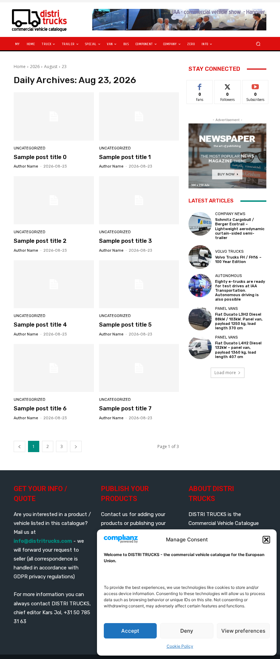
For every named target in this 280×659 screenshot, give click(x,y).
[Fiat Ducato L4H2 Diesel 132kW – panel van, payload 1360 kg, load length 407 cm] (200, 347)
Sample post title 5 (125, 324)
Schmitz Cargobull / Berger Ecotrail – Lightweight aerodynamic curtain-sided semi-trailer (239, 229)
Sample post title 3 (125, 240)
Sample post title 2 (40, 240)
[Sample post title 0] (54, 116)
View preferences (243, 631)
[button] (266, 539)
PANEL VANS (226, 309)
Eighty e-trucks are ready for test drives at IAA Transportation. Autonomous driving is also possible (240, 290)
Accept (130, 631)
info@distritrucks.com (43, 541)
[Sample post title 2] (54, 200)
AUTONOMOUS (228, 276)
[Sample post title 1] (139, 116)
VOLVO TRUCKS (229, 251)
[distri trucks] (49, 20)
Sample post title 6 (40, 408)
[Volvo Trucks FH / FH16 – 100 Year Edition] (200, 256)
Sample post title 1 (125, 157)
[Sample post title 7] (139, 368)
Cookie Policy (180, 646)
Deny (186, 631)
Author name (26, 166)
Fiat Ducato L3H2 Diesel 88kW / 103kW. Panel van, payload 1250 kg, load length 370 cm (239, 321)
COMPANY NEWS (230, 214)
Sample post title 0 (40, 157)
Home (20, 66)
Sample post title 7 (125, 408)
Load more (225, 372)
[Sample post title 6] (54, 368)
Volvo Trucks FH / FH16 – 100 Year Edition (238, 259)
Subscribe (255, 85)
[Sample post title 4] (54, 284)
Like (200, 85)
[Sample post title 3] (139, 200)
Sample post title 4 (40, 324)
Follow (228, 85)
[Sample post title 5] (139, 284)
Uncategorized (29, 148)
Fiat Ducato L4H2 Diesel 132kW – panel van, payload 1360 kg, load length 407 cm (238, 350)
